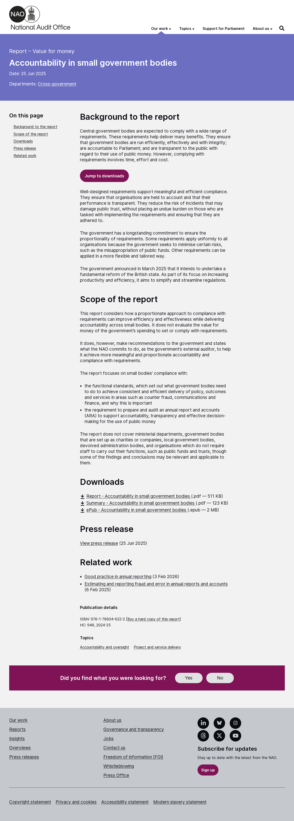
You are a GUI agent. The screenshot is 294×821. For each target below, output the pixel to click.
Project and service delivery (157, 647)
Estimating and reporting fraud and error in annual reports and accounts (156, 584)
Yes (188, 678)
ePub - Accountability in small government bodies (136, 510)
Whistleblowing (118, 766)
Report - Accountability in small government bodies (138, 496)
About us (112, 720)
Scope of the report (31, 134)
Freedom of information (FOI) (133, 757)
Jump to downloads (104, 175)
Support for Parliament (224, 28)
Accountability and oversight (104, 647)
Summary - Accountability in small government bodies (141, 503)
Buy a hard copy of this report (153, 619)
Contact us (114, 747)
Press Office (116, 775)
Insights (17, 738)
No (220, 678)
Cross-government (57, 84)
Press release (25, 148)
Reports (17, 729)
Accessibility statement (125, 802)
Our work (18, 720)
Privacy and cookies (76, 802)
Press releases (24, 757)
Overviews (20, 747)
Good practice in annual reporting (118, 576)
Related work (25, 155)
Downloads (23, 141)
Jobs (108, 738)
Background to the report (35, 126)
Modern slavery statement (179, 802)
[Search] (282, 28)
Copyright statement (30, 802)
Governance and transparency (133, 729)
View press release (99, 543)
